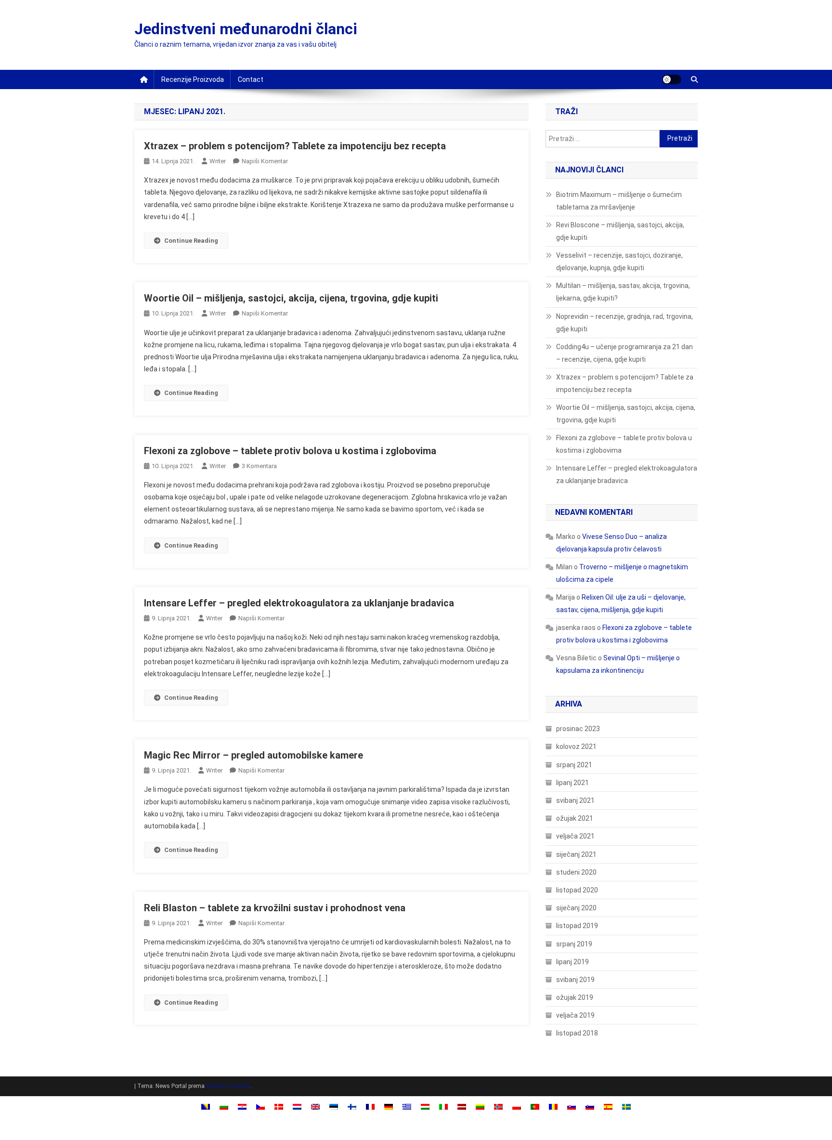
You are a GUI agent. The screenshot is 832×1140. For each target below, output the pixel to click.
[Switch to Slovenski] (590, 1106)
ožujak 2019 (574, 997)
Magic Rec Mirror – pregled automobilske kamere (253, 755)
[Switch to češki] (260, 1106)
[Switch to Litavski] (480, 1106)
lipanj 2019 (572, 962)
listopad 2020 (577, 890)
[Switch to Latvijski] (462, 1106)
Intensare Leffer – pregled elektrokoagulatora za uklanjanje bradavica (299, 603)
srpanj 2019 (574, 944)
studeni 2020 (576, 872)
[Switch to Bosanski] (205, 1106)
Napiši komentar (265, 161)
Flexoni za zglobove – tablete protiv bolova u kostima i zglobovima (290, 451)
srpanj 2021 (574, 765)
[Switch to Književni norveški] (498, 1106)
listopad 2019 (577, 926)
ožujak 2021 (574, 818)
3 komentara (259, 466)
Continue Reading (191, 240)
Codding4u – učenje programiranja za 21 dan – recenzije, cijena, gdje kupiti (624, 353)
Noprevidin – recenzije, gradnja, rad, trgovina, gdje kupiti (624, 323)
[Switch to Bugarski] (224, 1106)
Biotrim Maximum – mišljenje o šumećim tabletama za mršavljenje (619, 201)
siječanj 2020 (576, 908)
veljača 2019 (575, 1015)
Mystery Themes (228, 1086)
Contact (250, 79)
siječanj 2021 (576, 854)
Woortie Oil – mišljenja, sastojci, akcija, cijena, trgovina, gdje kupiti (291, 298)
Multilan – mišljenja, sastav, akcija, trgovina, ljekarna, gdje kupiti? (623, 292)
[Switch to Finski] (352, 1106)
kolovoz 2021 (576, 746)
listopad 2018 (577, 1033)
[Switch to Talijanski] (443, 1106)
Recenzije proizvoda (192, 79)
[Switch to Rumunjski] (553, 1106)
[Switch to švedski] (626, 1106)
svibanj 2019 (575, 979)
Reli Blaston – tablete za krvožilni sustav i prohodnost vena (274, 908)
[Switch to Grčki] (407, 1106)
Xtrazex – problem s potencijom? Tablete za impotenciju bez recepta (295, 146)
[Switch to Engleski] (315, 1106)
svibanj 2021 (575, 800)
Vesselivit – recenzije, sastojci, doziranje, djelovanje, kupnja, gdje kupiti (619, 261)
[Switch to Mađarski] (425, 1106)
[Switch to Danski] (279, 1106)
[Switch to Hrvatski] (242, 1106)
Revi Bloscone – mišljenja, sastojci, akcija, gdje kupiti (620, 231)
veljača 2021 (575, 836)
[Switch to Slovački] (571, 1106)
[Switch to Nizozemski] (297, 1106)
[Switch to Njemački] (388, 1106)
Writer (217, 161)
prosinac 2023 (578, 729)
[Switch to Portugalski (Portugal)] (535, 1106)
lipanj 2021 (572, 782)
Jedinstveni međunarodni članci (245, 29)
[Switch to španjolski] (608, 1106)
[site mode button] (671, 79)
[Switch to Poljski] (516, 1106)
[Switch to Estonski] (334, 1106)
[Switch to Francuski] (370, 1106)
